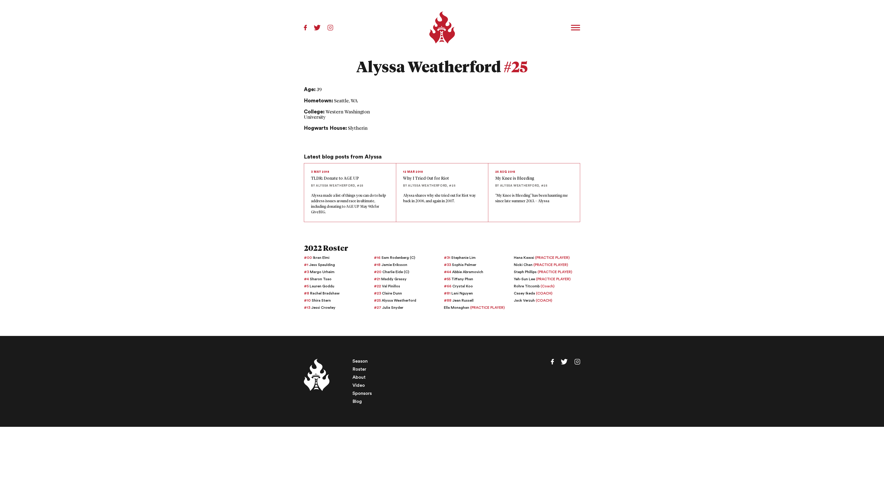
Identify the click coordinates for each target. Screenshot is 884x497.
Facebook (305, 27)
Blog (357, 401)
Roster (359, 369)
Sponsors (362, 393)
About (359, 377)
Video (358, 385)
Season (360, 361)
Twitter (317, 27)
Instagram (330, 27)
